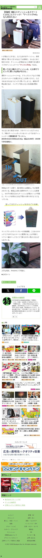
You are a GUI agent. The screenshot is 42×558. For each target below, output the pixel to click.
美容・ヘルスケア (31, 521)
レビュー (11, 515)
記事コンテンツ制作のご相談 (15, 505)
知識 (11, 523)
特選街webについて (11, 535)
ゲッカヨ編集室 (10, 502)
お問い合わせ (31, 538)
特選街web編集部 (18, 297)
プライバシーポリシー (11, 538)
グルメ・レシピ (11, 526)
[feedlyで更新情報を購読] (13, 316)
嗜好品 (31, 529)
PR (31, 532)
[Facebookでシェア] (21, 290)
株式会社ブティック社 (13, 499)
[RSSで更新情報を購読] (16, 316)
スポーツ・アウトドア (11, 529)
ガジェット (11, 518)
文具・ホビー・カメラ (31, 526)
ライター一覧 (31, 535)
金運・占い (31, 518)
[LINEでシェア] (34, 290)
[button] (35, 7)
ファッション (11, 532)
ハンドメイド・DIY (31, 523)
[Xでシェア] (8, 290)
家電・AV (31, 515)
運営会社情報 (31, 540)
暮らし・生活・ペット (9, 282)
